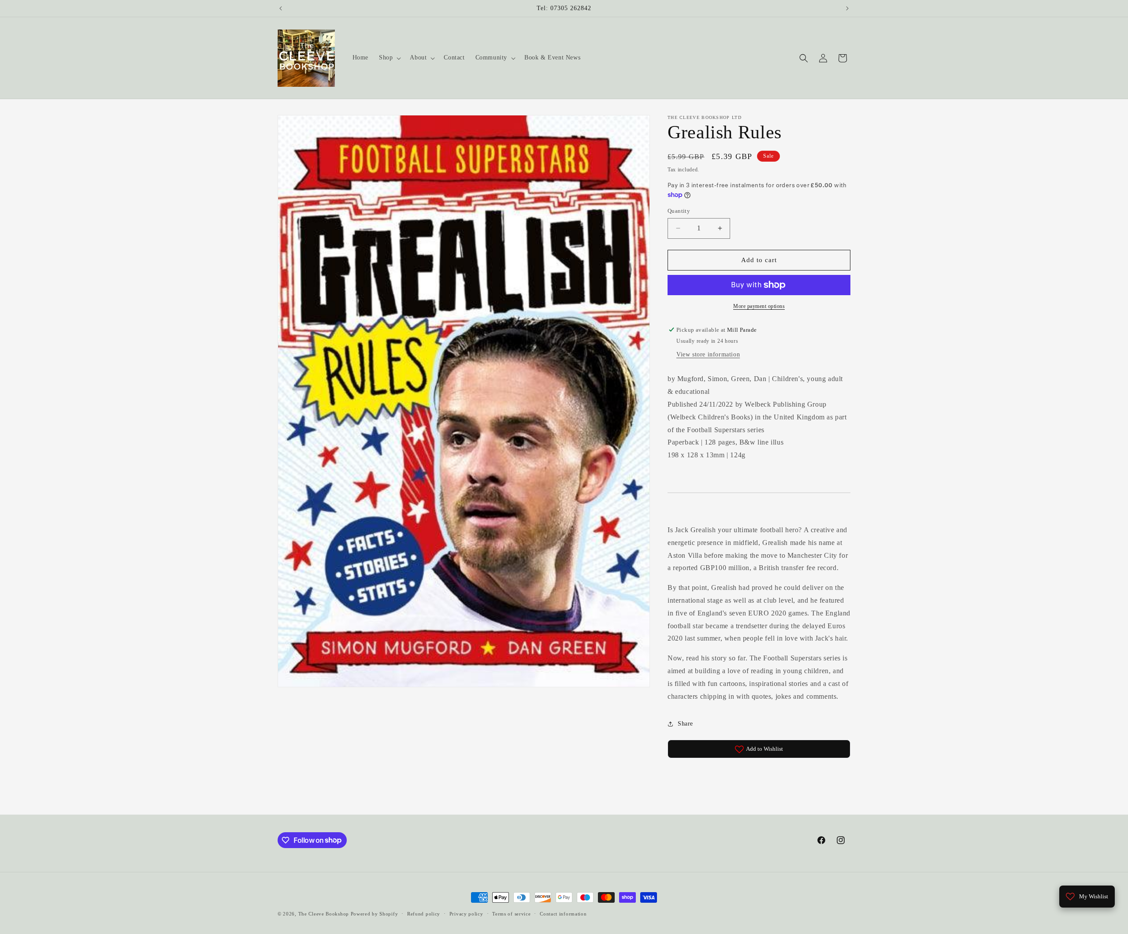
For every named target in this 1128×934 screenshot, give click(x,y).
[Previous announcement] (280, 8)
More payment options (759, 306)
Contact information (563, 913)
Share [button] (685, 723)
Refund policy (423, 913)
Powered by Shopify (374, 913)
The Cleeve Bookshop (323, 913)
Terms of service (511, 913)
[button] (389, 57)
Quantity (679, 211)
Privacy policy (466, 913)
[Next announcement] (847, 8)
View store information (708, 355)
